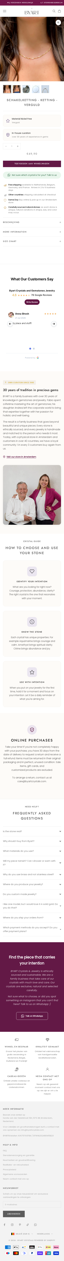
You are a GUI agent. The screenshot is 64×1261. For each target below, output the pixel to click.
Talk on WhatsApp (34, 1016)
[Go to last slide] (10, 324)
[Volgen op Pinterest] (19, 1224)
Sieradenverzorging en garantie (18, 1155)
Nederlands (43, 1234)
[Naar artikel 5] (45, 89)
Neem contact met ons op (16, 1178)
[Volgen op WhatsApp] (35, 1224)
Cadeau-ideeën (16, 1076)
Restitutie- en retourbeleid (16, 1164)
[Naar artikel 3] (26, 89)
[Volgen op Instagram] (12, 1224)
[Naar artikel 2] (17, 89)
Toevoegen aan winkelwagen (32, 163)
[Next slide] (54, 324)
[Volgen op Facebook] (4, 1224)
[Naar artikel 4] (36, 89)
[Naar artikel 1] (7, 89)
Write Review (32, 302)
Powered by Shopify (44, 1240)
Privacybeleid (9, 1169)
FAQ (5, 1150)
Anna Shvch (22, 313)
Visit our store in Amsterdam (21, 456)
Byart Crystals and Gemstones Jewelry (32, 290)
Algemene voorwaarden (15, 1174)
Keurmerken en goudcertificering (19, 1160)
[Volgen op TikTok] (27, 1224)
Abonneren (13, 1214)
